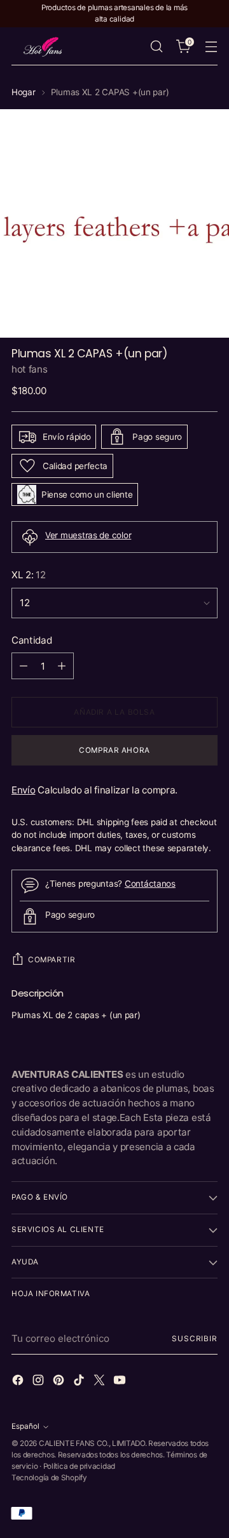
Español (25, 1426)
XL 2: (28, 575)
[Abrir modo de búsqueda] (156, 47)
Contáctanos (150, 883)
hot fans (29, 369)
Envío (23, 790)
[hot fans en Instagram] (39, 1382)
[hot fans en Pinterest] (59, 1382)
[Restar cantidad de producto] (23, 666)
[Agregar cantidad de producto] (61, 666)
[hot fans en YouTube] (120, 1382)
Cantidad (31, 640)
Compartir (51, 959)
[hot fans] (43, 46)
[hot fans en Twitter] (100, 1382)
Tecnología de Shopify (49, 1477)
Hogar (23, 92)
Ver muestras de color (88, 535)
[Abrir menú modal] (211, 47)
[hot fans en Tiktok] (80, 1382)
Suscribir (195, 1338)
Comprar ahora (114, 750)
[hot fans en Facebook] (19, 1382)
